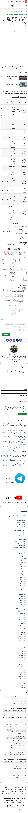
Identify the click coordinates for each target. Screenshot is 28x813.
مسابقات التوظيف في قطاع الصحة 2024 (18, 771)
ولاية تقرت (23, 623)
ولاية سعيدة (23, 651)
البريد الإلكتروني (22, 395)
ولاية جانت (23, 642)
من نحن (23, 798)
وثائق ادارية (23, 562)
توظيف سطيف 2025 (20, 324)
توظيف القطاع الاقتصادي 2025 (20, 720)
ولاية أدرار (23, 566)
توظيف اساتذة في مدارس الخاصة (19, 710)
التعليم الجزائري (22, 518)
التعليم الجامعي (21, 524)
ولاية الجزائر (23, 583)
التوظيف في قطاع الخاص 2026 (20, 706)
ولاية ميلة (23, 683)
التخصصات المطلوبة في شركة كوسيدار (18, 699)
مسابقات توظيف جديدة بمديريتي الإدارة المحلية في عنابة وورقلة (9, 77)
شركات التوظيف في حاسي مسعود (19, 740)
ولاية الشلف (23, 587)
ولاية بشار (23, 615)
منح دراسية (23, 558)
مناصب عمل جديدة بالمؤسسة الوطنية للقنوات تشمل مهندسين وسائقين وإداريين (14, 424)
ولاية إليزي (23, 573)
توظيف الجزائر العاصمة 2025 (20, 713)
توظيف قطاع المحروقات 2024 (20, 729)
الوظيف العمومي (14, 11)
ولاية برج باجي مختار (21, 609)
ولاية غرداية (23, 670)
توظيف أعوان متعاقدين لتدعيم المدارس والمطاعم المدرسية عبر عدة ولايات (16, 459)
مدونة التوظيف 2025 (20, 327)
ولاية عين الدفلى (22, 661)
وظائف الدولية (22, 564)
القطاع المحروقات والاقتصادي (18, 541)
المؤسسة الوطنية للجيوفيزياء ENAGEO (18, 708)
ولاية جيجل (23, 645)
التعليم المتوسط (20, 526)
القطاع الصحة (22, 537)
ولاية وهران (23, 687)
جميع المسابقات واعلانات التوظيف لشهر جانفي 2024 (16, 738)
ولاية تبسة (23, 621)
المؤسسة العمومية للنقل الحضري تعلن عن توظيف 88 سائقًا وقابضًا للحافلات (15, 451)
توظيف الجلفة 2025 (21, 717)
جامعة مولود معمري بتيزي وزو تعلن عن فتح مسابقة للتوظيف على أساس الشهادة (15, 437)
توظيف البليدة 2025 (7, 710)
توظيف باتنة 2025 (8, 722)
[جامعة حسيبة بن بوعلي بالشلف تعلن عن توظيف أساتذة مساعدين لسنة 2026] (23, 84)
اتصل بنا (14, 798)
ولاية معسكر (22, 680)
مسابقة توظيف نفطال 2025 (20, 780)
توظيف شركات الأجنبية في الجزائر (19, 724)
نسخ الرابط (6, 334)
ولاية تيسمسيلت (22, 638)
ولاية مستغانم (22, 678)
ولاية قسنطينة (22, 676)
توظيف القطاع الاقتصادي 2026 (20, 722)
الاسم (25, 389)
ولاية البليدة (23, 577)
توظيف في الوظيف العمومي (9, 727)
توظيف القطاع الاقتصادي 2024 (9, 717)
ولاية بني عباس (22, 617)
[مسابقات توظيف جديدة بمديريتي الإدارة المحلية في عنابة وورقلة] (23, 77)
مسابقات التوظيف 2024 (9, 759)
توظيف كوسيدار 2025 (21, 731)
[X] (13, 361)
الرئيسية (16, 14)
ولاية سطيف (10, 14)
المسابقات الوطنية (21, 543)
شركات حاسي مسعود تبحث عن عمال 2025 (18, 752)
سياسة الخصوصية (18, 800)
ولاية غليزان (23, 672)
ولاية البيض (23, 581)
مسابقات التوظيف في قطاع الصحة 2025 (18, 773)
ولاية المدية (23, 592)
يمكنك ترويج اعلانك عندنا (19, 802)
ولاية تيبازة (23, 634)
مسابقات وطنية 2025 (19, 545)
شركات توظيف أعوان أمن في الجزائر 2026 (18, 750)
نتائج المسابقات (22, 560)
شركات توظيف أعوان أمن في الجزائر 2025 (18, 747)
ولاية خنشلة (23, 647)
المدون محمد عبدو (22, 26)
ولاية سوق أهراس (21, 655)
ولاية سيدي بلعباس (21, 657)
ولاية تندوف (23, 630)
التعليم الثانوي (21, 522)
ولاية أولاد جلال (22, 571)
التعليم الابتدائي (21, 520)
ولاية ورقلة (23, 685)
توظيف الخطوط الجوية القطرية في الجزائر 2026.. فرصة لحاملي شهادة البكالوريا (13, 456)
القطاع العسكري (22, 539)
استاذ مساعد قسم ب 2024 (10, 696)
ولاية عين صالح (22, 666)
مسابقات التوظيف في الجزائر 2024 (19, 766)
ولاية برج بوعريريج (21, 611)
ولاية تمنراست (22, 628)
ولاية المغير (23, 596)
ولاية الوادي (23, 602)
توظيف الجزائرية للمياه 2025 (20, 715)
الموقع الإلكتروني (22, 401)
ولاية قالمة (23, 674)
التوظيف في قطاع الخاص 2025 (19, 703)
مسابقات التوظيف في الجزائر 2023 (19, 764)
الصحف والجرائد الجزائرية (20, 530)
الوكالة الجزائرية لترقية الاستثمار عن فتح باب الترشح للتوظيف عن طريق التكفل (15, 464)
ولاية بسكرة (23, 613)
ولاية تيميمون (22, 640)
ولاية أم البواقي (22, 568)
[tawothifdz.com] (16, 5)
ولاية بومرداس (22, 619)
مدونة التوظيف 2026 (21, 759)
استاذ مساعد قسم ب (22, 696)
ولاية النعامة (23, 600)
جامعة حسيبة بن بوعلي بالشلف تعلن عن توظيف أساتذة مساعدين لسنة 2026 (10, 84)
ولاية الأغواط (23, 575)
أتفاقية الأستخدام (7, 798)
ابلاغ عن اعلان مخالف (8, 802)
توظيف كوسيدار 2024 (7, 729)
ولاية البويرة (23, 579)
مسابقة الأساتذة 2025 (19, 547)
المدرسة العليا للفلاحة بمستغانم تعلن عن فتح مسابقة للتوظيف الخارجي (14, 447)
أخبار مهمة (23, 513)
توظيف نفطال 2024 (10, 731)
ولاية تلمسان (23, 625)
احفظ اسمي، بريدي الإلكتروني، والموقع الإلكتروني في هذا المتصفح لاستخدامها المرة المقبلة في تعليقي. (14, 409)
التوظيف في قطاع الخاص (21, 701)
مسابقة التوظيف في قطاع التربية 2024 (18, 778)
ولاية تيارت (23, 632)
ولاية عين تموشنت (21, 664)
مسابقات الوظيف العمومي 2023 (19, 775)
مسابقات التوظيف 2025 (19, 330)
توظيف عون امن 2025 (21, 727)
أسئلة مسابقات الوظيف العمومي (17, 516)
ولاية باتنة (23, 604)
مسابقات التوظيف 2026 (8, 761)
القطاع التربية (22, 532)
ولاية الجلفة (23, 585)
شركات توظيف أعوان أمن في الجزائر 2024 (18, 745)
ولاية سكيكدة (22, 653)
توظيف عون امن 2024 (6, 724)
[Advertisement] (14, 46)
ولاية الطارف (23, 590)
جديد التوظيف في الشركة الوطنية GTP (18, 736)
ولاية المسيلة (22, 594)
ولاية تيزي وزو (22, 636)
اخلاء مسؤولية (9, 800)
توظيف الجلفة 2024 (8, 715)
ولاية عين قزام (22, 668)
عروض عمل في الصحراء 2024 (20, 754)
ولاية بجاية (23, 606)
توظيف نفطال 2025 (22, 734)
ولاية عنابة (23, 659)
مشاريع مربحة (22, 556)
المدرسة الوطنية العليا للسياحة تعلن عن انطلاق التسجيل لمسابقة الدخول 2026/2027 (14, 442)
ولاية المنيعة (22, 598)
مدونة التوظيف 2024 (21, 757)
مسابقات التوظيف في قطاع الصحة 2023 (18, 768)
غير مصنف (23, 552)
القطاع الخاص (22, 535)
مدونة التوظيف (9, 324)
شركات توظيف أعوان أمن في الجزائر (19, 743)
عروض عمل (22, 11)
